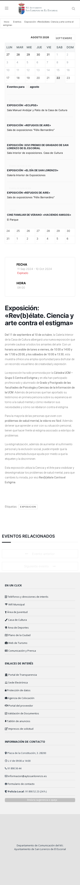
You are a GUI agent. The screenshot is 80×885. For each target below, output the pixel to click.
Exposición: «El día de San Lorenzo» (32, 170)
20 (38, 77)
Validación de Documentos (23, 713)
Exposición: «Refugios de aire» (29, 125)
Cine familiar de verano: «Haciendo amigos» (39, 214)
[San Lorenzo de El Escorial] (40, 7)
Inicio (7, 21)
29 (58, 230)
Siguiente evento (36, 566)
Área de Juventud (17, 612)
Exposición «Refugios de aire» (28, 192)
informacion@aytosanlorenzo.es (27, 776)
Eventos (17, 21)
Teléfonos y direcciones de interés (27, 596)
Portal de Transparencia (22, 674)
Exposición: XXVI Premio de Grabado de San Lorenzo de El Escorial (38, 146)
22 (58, 77)
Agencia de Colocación (20, 698)
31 (8, 238)
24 (8, 230)
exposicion (28, 506)
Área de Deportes (18, 627)
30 (68, 230)
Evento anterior (43, 554)
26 (28, 230)
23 (68, 77)
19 (28, 77)
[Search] (73, 8)
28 (48, 230)
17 (7, 77)
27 (38, 230)
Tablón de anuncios (18, 721)
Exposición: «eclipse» (22, 105)
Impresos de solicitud (20, 728)
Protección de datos (18, 690)
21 (48, 77)
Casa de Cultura (17, 620)
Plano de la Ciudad (19, 635)
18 (18, 77)
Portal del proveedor (20, 705)
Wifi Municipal (16, 604)
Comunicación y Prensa (22, 650)
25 (18, 230)
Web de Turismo (17, 643)
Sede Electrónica (18, 682)
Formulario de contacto (21, 784)
